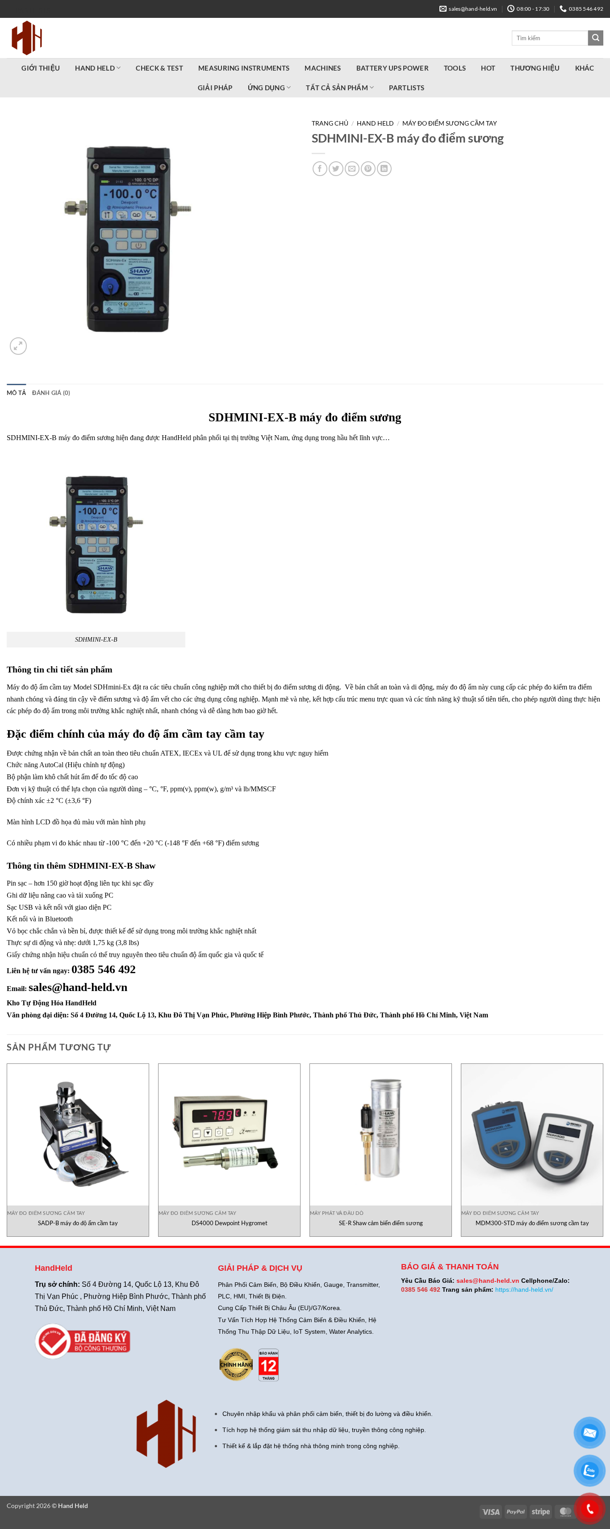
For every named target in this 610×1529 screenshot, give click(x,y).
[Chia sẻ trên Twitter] (336, 168)
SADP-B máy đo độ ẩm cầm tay (78, 1223)
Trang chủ (330, 123)
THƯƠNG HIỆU (535, 68)
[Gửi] (595, 38)
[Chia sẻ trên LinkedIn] (384, 168)
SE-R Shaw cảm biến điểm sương (381, 1223)
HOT (488, 68)
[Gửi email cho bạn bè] (352, 168)
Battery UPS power (392, 68)
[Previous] (7, 1154)
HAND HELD (95, 68)
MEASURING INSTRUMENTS (243, 68)
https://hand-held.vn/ (524, 1289)
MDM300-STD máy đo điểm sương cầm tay (532, 1223)
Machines (323, 68)
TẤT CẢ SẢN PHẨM (337, 88)
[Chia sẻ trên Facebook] (320, 168)
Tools (455, 68)
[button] (18, 346)
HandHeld (80, 1003)
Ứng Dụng (266, 88)
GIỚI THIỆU (40, 68)
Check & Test (159, 68)
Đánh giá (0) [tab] (51, 392)
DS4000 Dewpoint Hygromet (229, 1223)
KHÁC (584, 68)
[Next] (603, 1154)
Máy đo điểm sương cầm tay (449, 123)
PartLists (33, 10)
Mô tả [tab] (16, 392)
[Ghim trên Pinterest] (368, 168)
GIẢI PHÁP (215, 88)
